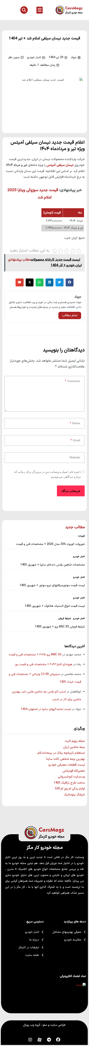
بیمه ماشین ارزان (74, 747)
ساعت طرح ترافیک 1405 (69, 782)
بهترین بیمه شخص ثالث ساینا (65, 759)
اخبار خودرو (34, 57)
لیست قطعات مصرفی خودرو (66, 765)
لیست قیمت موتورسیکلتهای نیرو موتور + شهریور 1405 (52, 585)
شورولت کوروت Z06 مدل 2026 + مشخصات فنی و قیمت (50, 544)
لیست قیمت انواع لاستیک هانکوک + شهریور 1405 (55, 606)
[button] (39, 10)
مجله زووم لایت (75, 741)
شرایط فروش (64, 618)
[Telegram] (49, 1040)
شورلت (81, 536)
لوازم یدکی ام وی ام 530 (70, 788)
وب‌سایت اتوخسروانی (71, 776)
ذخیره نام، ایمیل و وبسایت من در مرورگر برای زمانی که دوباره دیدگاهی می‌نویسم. (47, 474)
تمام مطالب (69, 315)
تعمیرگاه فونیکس (74, 771)
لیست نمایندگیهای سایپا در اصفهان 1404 (46, 709)
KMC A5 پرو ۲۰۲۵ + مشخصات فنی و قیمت (35, 654)
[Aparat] (39, 1040)
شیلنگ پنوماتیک (74, 794)
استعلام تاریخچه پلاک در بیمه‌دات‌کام (61, 753)
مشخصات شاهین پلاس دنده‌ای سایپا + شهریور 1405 (52, 565)
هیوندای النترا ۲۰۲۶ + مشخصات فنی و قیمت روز (43, 664)
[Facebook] (58, 1040)
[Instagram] (30, 1040)
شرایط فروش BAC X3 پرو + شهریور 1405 (60, 627)
